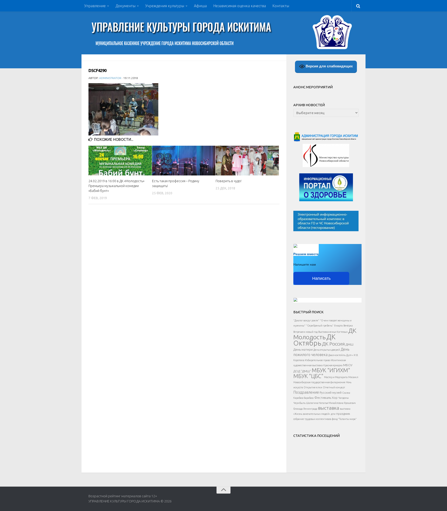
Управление (95, 6)
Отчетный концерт (334, 387)
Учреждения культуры (164, 6)
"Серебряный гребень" (319, 325)
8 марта (338, 325)
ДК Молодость (324, 333)
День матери (303, 349)
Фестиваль (322, 397)
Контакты (280, 6)
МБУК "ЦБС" (308, 376)
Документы (125, 6)
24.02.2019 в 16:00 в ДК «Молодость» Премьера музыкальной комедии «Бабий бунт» (116, 186)
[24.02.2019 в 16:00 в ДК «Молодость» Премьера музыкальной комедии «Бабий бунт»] (120, 160)
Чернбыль (299, 403)
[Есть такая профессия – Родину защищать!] (183, 160)
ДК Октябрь (314, 340)
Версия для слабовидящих (329, 66)
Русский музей (331, 392)
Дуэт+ (349, 355)
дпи (333, 413)
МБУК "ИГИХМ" (331, 370)
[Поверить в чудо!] (247, 160)
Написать (321, 278)
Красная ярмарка (332, 365)
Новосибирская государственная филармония (319, 382)
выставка (328, 408)
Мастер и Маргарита (336, 377)
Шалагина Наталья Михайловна (324, 403)
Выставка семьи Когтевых (333, 331)
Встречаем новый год (305, 331)
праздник (343, 413)
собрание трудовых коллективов (312, 419)
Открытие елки (313, 387)
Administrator (110, 77)
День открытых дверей (326, 349)
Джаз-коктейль (336, 355)
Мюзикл (353, 377)
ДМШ (349, 344)
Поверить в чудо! (228, 181)
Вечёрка (348, 325)
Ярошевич (350, 403)
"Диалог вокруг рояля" (306, 320)
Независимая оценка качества (239, 6)
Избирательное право (317, 360)
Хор (335, 397)
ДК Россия (333, 343)
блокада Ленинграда (305, 408)
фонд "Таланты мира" (344, 419)
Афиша (200, 6)
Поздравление (306, 392)
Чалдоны (343, 397)
